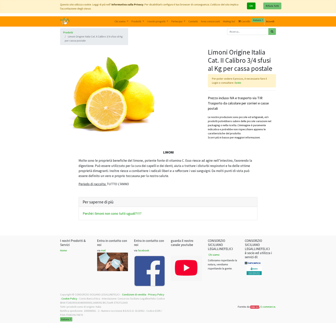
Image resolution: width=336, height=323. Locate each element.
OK (251, 6)
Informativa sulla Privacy (127, 4)
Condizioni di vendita (134, 294)
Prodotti (68, 32)
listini (238, 82)
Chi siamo (214, 254)
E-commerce (268, 306)
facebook (143, 250)
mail (103, 250)
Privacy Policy (156, 294)
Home (63, 250)
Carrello (245, 21)
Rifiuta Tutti (272, 6)
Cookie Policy (69, 298)
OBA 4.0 (254, 307)
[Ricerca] (272, 31)
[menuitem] (193, 21)
